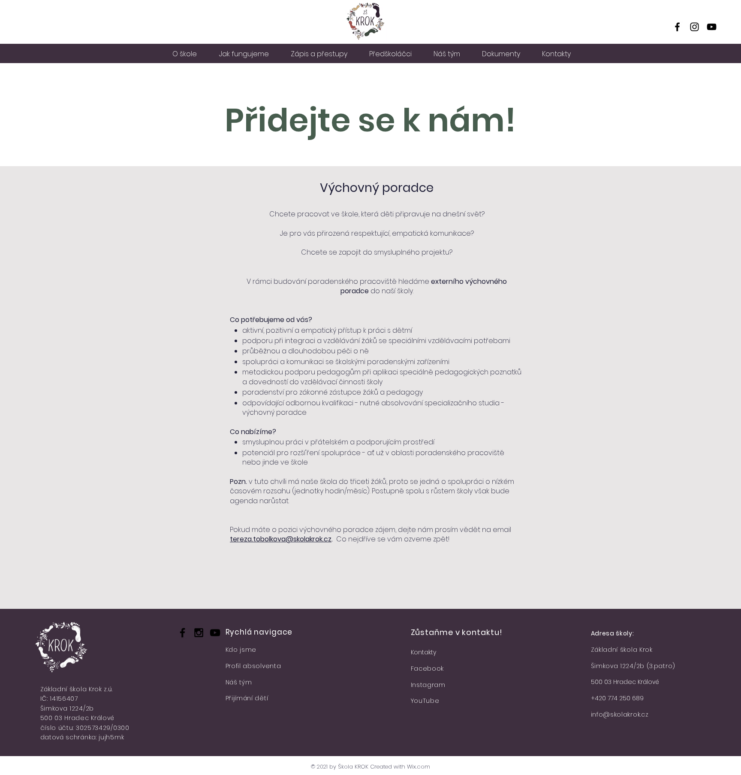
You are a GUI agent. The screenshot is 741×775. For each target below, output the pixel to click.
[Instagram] (694, 27)
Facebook (427, 668)
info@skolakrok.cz (620, 714)
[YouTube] (711, 27)
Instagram (428, 685)
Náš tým (239, 682)
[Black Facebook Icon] (182, 632)
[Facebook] (677, 27)
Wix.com (418, 767)
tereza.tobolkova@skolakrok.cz (280, 539)
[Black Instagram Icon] (199, 632)
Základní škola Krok (622, 649)
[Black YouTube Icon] (215, 632)
